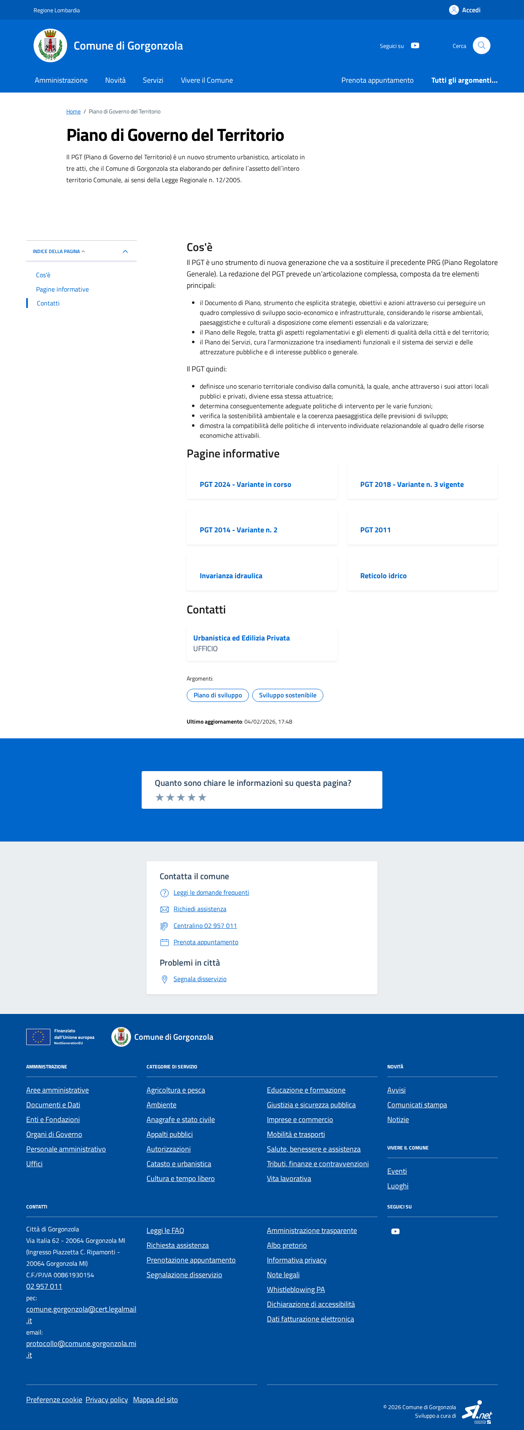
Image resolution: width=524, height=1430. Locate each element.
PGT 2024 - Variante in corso (245, 484)
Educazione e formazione (306, 1089)
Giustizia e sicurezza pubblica (311, 1104)
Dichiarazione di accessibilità (311, 1304)
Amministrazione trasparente (312, 1230)
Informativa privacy (297, 1259)
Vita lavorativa (289, 1178)
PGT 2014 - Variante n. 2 (239, 530)
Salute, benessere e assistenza (314, 1148)
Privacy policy (107, 1399)
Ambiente (161, 1104)
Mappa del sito (155, 1399)
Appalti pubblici (170, 1134)
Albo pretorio (287, 1245)
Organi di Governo (54, 1134)
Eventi (397, 1171)
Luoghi (398, 1185)
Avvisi (396, 1089)
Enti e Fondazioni (53, 1119)
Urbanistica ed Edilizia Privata (241, 638)
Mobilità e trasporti (296, 1134)
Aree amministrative (57, 1089)
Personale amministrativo (66, 1148)
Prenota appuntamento (377, 80)
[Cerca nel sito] (481, 45)
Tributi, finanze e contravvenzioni (318, 1163)
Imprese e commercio (300, 1119)
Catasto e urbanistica (179, 1163)
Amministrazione (61, 80)
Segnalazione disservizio (184, 1274)
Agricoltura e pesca (176, 1089)
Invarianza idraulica (231, 576)
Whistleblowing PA (296, 1289)
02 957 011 (44, 1286)
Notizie (398, 1119)
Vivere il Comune (207, 80)
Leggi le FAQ (165, 1230)
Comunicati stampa (417, 1104)
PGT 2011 (375, 530)
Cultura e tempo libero (181, 1178)
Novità (115, 80)
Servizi (153, 80)
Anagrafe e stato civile (181, 1119)
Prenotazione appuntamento (191, 1259)
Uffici (34, 1163)
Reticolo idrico (383, 576)
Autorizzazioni (169, 1148)
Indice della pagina (56, 251)
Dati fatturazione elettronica (310, 1318)
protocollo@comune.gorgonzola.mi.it (81, 1349)
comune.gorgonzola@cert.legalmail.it (81, 1314)
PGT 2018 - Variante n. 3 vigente (412, 484)
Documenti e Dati (53, 1104)
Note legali (283, 1274)
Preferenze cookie (54, 1399)
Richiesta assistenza (178, 1245)
